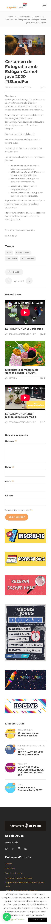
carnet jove (22, 253)
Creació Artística (24, 17)
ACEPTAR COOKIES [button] (37, 920)
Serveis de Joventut (13, 873)
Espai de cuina (25, 730)
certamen (12, 259)
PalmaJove (10, 868)
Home (10, 17)
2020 (9, 253)
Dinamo (8, 864)
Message (9, 441)
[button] (7, 917)
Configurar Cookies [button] (15, 919)
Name (8, 467)
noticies (38, 17)
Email (8, 481)
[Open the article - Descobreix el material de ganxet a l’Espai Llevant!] (15, 353)
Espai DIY (31, 334)
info (20, 784)
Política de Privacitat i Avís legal (18, 878)
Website (9, 496)
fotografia (28, 259)
